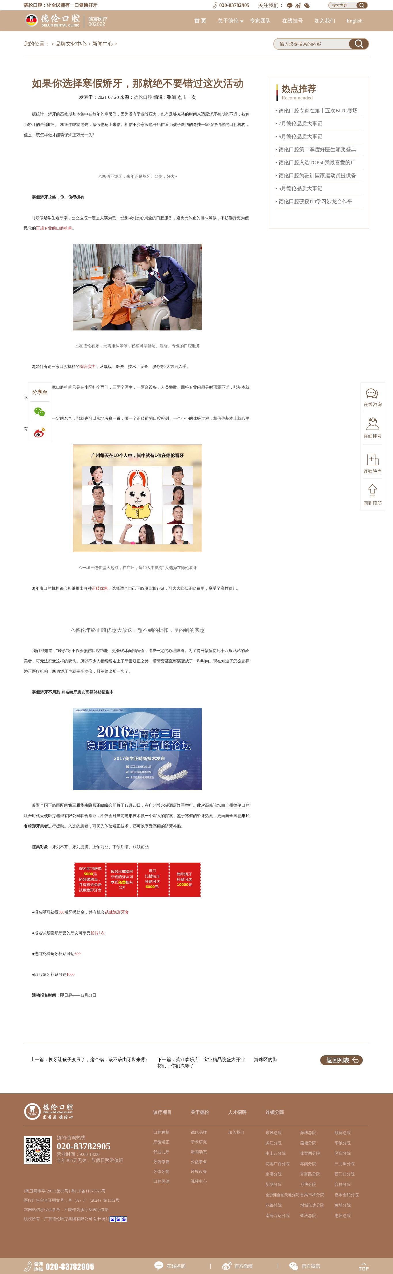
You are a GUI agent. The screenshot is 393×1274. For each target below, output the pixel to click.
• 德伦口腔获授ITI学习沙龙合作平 (313, 201)
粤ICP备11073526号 (88, 1191)
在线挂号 (292, 21)
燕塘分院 (308, 1143)
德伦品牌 (199, 1132)
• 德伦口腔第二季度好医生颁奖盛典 (315, 149)
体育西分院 (310, 1153)
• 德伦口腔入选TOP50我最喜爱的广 (315, 162)
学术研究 (199, 1142)
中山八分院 (276, 1153)
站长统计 (102, 1219)
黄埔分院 (343, 1205)
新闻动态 (199, 1152)
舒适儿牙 (161, 1152)
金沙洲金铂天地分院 (282, 1195)
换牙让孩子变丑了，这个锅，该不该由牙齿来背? (98, 1059)
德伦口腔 (143, 97)
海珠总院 (308, 1133)
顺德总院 (343, 1133)
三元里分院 (345, 1164)
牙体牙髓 (161, 1171)
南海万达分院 (278, 1215)
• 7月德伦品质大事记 (299, 123)
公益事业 (199, 1162)
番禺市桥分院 (312, 1195)
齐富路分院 (310, 1174)
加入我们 (324, 21)
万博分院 (308, 1184)
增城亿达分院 (312, 1205)
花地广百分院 (278, 1164)
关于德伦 (228, 21)
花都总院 (274, 1205)
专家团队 (260, 21)
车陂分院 (343, 1143)
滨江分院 (274, 1143)
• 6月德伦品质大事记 (299, 136)
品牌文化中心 (71, 44)
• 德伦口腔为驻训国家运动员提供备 (315, 175)
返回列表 (338, 1060)
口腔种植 (161, 1132)
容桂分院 (343, 1184)
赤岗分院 (308, 1164)
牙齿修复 (161, 1162)
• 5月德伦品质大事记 (299, 188)
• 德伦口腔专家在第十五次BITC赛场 (316, 111)
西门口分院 (345, 1174)
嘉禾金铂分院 (347, 1195)
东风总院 (274, 1133)
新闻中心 (102, 44)
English (355, 21)
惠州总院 (343, 1215)
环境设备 (199, 1171)
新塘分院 (274, 1184)
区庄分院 (343, 1153)
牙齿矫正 (161, 1142)
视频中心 (199, 1181)
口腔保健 (161, 1181)
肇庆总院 (308, 1215)
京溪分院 (274, 1174)
